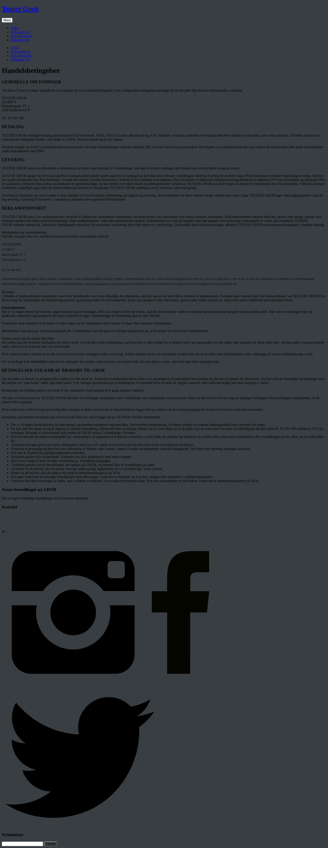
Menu (7, 20)
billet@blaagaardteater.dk (19, 535)
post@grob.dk (12, 114)
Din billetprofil (21, 36)
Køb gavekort (20, 32)
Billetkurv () (20, 40)
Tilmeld (50, 844)
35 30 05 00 (15, 531)
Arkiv (15, 28)
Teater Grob (20, 9)
